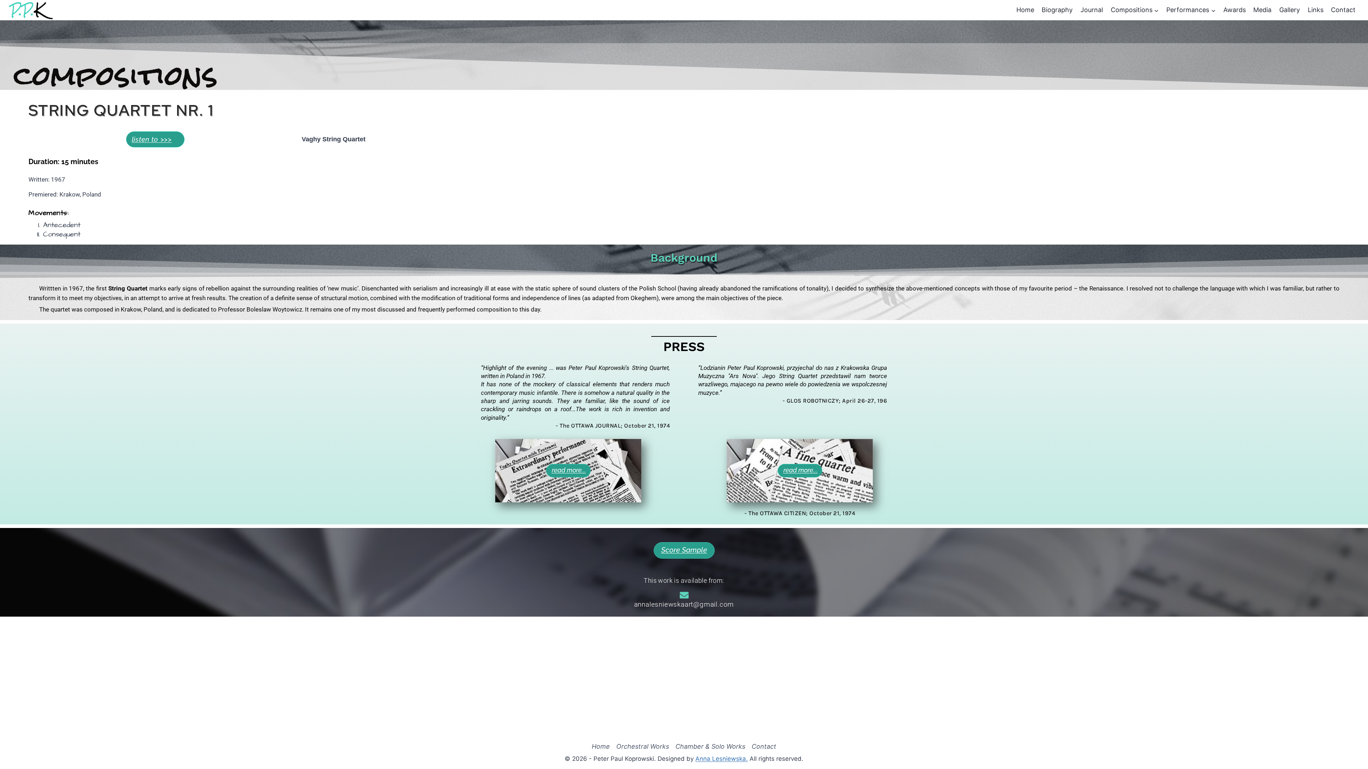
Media (1262, 10)
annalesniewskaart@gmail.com (684, 604)
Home (1025, 10)
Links (1315, 10)
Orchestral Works (642, 746)
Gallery (1289, 10)
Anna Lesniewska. (721, 758)
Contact (1343, 10)
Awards (1234, 10)
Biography (1057, 10)
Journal (1092, 10)
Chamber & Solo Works (710, 746)
